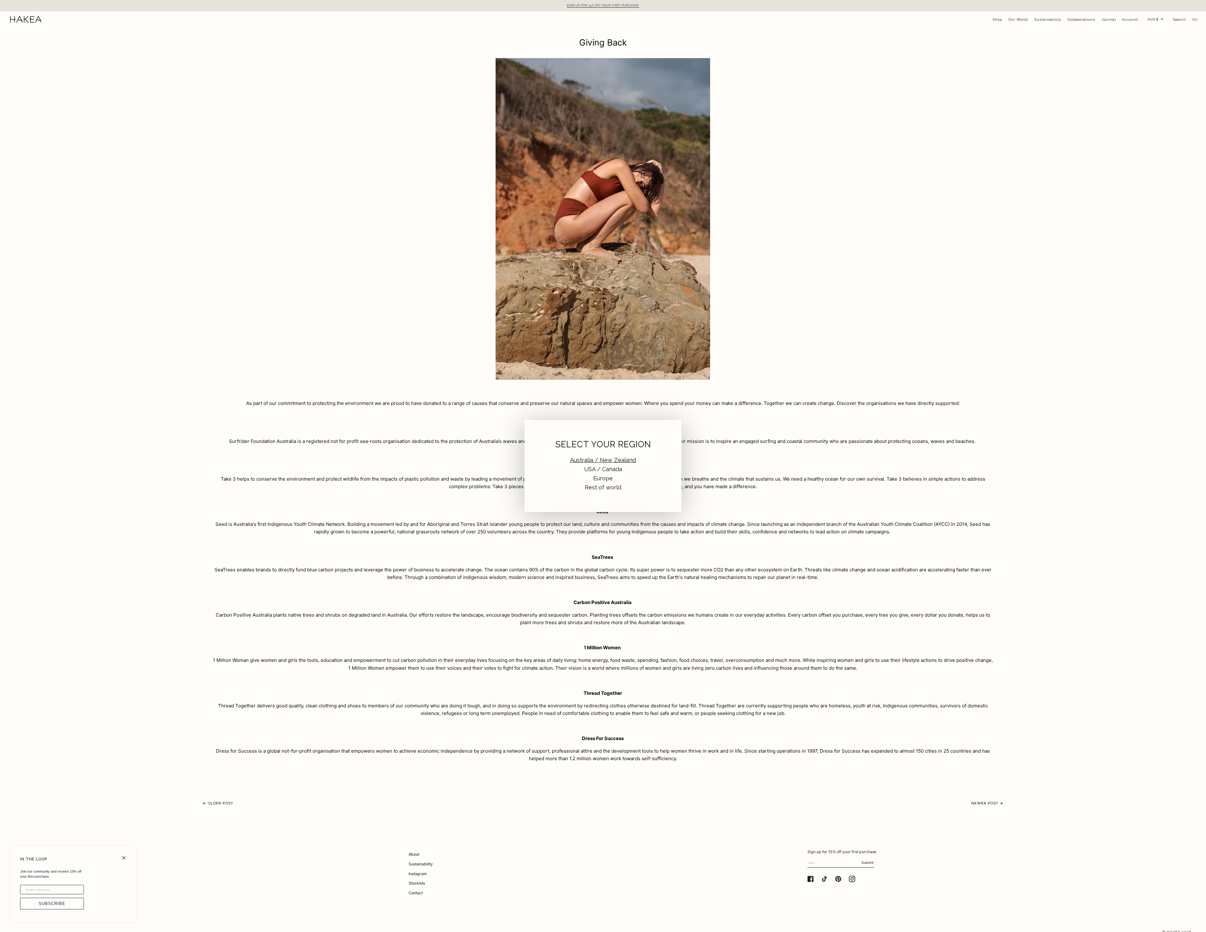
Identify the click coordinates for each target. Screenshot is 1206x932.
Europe (603, 478)
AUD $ (1153, 19)
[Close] (126, 855)
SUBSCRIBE (52, 903)
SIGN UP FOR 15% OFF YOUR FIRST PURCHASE (603, 5)
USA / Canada (603, 469)
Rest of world (603, 487)
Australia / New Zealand (603, 460)
